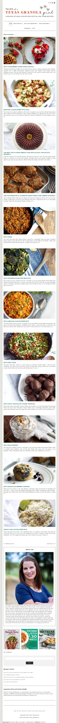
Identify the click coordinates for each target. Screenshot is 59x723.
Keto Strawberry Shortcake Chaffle (19, 67)
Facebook (49, 3)
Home (10, 23)
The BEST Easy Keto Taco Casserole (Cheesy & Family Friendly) (19, 677)
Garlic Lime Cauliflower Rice (15, 529)
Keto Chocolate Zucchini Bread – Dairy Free (14, 679)
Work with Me (42, 711)
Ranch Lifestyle (17, 23)
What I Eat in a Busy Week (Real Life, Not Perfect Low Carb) (18, 672)
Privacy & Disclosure (33, 711)
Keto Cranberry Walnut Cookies (11, 675)
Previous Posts (10, 543)
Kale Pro (28, 717)
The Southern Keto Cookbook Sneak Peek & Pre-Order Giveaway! (29, 195)
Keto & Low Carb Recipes (30, 23)
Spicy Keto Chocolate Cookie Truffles (19, 404)
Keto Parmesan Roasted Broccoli (17, 278)
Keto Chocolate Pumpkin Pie (10, 682)
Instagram (51, 3)
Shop (33, 28)
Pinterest (53, 3)
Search (29, 663)
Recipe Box (24, 711)
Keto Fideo (8, 237)
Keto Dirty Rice (10, 362)
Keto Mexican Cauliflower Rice (16, 321)
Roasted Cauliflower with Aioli (16, 109)
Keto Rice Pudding (11, 445)
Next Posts (50, 543)
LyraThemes (36, 717)
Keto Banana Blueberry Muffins (17, 486)
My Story (19, 711)
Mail (54, 3)
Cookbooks (27, 28)
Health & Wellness (44, 23)
